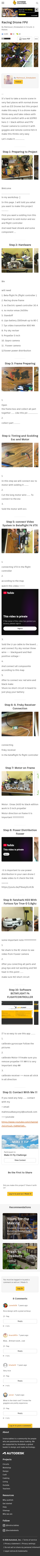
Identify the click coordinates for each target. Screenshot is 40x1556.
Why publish (8, 1500)
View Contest (20, 1160)
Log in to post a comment (20, 1425)
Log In (20, 1288)
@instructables (12, 1525)
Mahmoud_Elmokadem (13, 27)
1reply (7, 1326)
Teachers (6, 1488)
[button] (3, 3)
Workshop (7, 1467)
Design (6, 1471)
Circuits (29, 27)
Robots (4, 30)
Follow (18, 82)
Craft (5, 1474)
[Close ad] (36, 10)
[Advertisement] (20, 12)
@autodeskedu (12, 1530)
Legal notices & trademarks (16, 1551)
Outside (6, 1485)
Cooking (6, 1478)
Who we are (7, 1514)
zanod (11, 1395)
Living (5, 1481)
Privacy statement (12, 1543)
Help (5, 1507)
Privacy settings (28, 1543)
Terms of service (30, 1540)
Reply (20, 1321)
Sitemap (6, 1510)
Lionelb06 (13, 1305)
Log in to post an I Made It (20, 1194)
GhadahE (12, 1365)
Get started (7, 1503)
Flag (7, 1316)
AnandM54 (13, 1335)
